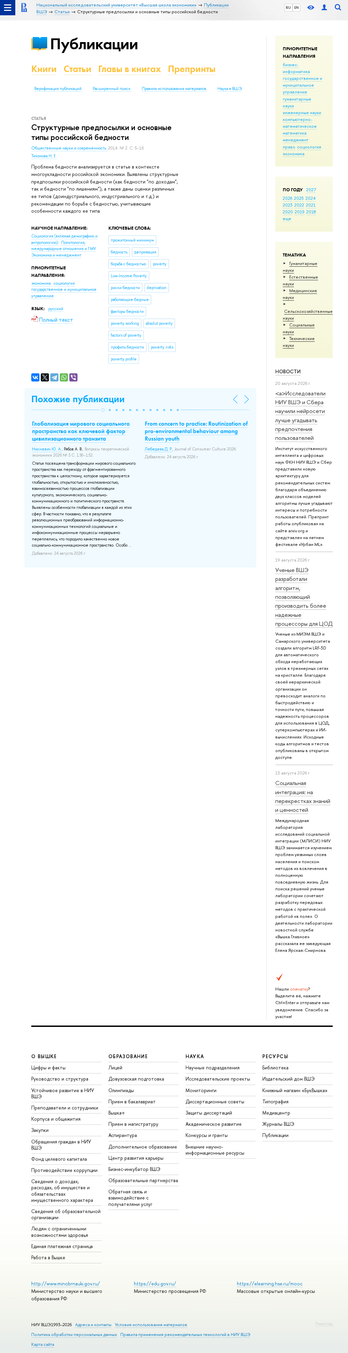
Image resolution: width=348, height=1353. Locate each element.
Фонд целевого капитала (59, 1159)
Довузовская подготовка (136, 1078)
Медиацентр (276, 1112)
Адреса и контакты (93, 1325)
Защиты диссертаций (209, 1112)
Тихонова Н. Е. (44, 156)
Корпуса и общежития (56, 1119)
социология (309, 147)
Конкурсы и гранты (207, 1135)
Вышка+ (116, 1112)
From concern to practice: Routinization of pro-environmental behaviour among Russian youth (196, 431)
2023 (288, 205)
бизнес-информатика (296, 67)
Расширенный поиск (111, 88)
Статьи (77, 69)
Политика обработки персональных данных (74, 1334)
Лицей (115, 1067)
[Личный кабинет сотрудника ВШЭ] (324, 7)
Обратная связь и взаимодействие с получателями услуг (130, 1197)
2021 (311, 205)
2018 (311, 212)
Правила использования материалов (174, 88)
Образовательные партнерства (143, 1180)
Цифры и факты (48, 1067)
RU (288, 7)
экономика (293, 153)
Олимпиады (121, 1090)
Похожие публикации (78, 399)
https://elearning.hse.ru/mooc (269, 1283)
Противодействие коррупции (64, 1170)
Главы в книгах (129, 69)
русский (55, 308)
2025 (299, 198)
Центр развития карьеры (135, 1158)
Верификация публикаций (58, 88)
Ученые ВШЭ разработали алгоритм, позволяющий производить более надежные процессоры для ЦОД (304, 596)
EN (296, 7)
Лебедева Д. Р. (158, 449)
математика (295, 133)
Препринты (191, 69)
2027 (311, 189)
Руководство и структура (59, 1078)
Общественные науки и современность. (69, 148)
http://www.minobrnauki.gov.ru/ (65, 1283)
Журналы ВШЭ (278, 1124)
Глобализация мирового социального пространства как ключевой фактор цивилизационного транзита (81, 431)
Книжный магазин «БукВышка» (295, 1090)
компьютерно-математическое (300, 122)
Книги (44, 69)
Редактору (324, 1323)
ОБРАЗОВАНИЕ (128, 1056)
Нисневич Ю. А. (47, 449)
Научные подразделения (213, 1067)
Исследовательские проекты (218, 1078)
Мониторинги (201, 1090)
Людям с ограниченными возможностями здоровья (59, 1231)
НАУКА (195, 1056)
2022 (299, 205)
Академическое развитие (214, 1124)
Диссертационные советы (215, 1101)
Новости (288, 371)
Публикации (94, 43)
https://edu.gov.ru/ (155, 1283)
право (289, 147)
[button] (103, 410)
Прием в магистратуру (133, 1124)
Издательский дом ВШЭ (288, 1078)
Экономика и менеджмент (56, 255)
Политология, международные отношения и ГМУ (63, 246)
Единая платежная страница (62, 1246)
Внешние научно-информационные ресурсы (215, 1149)
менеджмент (296, 140)
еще (287, 218)
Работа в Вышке (48, 1257)
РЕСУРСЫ (275, 1056)
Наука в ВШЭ (230, 88)
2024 (311, 198)
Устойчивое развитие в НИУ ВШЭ (62, 1093)
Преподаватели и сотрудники (64, 1107)
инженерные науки (302, 112)
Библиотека (275, 1067)
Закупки (40, 1130)
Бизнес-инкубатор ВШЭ (134, 1169)
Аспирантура (122, 1135)
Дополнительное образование (142, 1146)
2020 (288, 212)
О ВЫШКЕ (44, 1056)
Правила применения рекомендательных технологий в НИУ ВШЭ (185, 1334)
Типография (275, 1101)
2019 (299, 212)
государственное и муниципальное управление (302, 85)
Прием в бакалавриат (132, 1101)
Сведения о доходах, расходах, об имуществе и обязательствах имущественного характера (62, 1190)
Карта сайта (42, 1344)
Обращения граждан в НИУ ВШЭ (61, 1144)
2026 (287, 198)
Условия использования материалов (151, 1325)
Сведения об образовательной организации (66, 1214)
